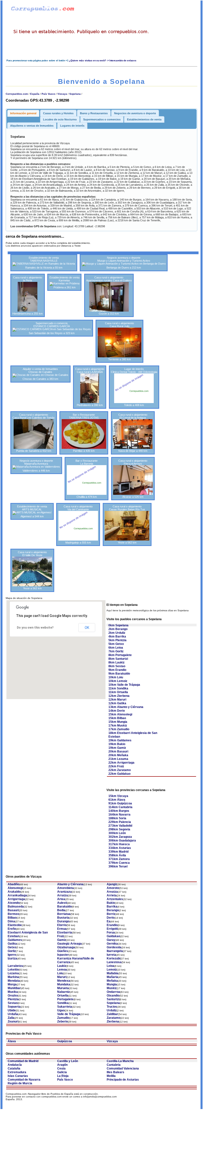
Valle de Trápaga (68, 1014)
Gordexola (114, 947)
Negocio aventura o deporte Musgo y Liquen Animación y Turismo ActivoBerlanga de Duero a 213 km (123, 262)
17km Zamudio (118, 729)
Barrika (112, 906)
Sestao (13, 1003)
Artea (61, 899)
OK (87, 628)
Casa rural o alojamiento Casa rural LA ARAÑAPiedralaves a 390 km (89, 387)
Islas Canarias (18, 1076)
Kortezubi (113, 958)
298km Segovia (119, 829)
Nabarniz (63, 992)
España (34, 93)
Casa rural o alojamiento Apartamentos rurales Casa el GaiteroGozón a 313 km (109, 295)
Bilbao (12, 917)
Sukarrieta (64, 1006)
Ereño (12, 929)
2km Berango (117, 629)
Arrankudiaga (17, 895)
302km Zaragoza (120, 837)
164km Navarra (119, 814)
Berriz (111, 914)
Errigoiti (112, 929)
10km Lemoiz (117, 681)
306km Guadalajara (122, 840)
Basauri (13, 910)
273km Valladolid (120, 825)
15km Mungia (117, 722)
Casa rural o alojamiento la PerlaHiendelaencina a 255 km (27, 295)
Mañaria (112, 977)
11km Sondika (118, 688)
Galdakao (113, 936)
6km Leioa (115, 647)
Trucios (112, 1006)
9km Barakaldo (119, 673)
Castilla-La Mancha (120, 1061)
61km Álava (116, 799)
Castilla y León (67, 1061)
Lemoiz (112, 969)
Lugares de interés (72, 125)
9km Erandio (117, 670)
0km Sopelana (118, 625)
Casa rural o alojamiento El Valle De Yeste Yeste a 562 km (32, 570)
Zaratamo (113, 1018)
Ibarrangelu (115, 951)
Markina (13, 977)
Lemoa (62, 969)
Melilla (111, 1076)
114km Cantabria (120, 807)
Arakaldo (14, 891)
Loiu (60, 973)
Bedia (61, 910)
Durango (63, 921)
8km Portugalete (120, 655)
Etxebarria (64, 932)
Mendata (14, 980)
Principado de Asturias (123, 1079)
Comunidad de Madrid (23, 1061)
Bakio (111, 903)
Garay (111, 940)
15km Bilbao (117, 718)
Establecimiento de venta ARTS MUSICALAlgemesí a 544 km (32, 511)
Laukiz (61, 966)
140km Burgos (118, 811)
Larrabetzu (15, 966)
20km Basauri (118, 751)
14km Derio (116, 710)
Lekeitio (13, 969)
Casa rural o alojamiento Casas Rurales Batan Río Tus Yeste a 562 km (127, 524)
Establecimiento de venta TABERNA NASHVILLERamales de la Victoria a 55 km (43, 262)
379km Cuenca (119, 862)
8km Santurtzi (118, 658)
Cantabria (114, 1065)
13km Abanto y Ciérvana (125, 707)
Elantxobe (15, 925)
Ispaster (63, 954)
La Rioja (63, 1076)
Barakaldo (64, 906)
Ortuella (62, 995)
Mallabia (112, 973)
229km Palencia (119, 822)
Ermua (62, 929)
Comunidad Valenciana (123, 1068)
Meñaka (112, 980)
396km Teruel (117, 866)
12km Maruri (117, 699)
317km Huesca (119, 844)
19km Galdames (119, 740)
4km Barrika (117, 636)
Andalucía (15, 1065)
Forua (111, 932)
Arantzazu (64, 891)
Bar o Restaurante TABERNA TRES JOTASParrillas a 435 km (84, 432)
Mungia (112, 984)
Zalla (11, 1018)
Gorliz (12, 951)
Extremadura (17, 1072)
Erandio (112, 925)
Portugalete (65, 999)
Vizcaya (62, 93)
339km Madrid (118, 851)
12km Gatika (117, 703)
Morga (12, 984)
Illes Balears (115, 1072)
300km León (117, 833)
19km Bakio (116, 744)
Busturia (63, 917)
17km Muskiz (117, 725)
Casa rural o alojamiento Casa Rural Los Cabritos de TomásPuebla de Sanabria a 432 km (33, 432)
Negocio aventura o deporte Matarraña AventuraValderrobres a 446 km (36, 465)
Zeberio (62, 1021)
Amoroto (113, 888)
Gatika (12, 943)
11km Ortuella (118, 692)
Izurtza (12, 958)
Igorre (12, 954)
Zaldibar (112, 1014)
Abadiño (13, 884)
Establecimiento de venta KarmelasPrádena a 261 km (64, 282)
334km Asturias (119, 848)
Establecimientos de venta (144, 119)
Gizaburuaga (66, 947)
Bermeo (13, 914)
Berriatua (64, 914)
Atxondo (14, 903)
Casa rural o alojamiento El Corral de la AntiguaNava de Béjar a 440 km (132, 432)
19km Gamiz (117, 748)
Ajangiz (112, 884)
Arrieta (112, 895)
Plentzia (13, 999)
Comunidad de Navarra (24, 1079)
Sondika (63, 1003)
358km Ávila (117, 855)
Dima (11, 921)
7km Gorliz (116, 651)
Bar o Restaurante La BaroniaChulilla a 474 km (87, 478)
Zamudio (63, 1018)
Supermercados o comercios (102, 119)
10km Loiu (115, 677)
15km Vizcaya (118, 796)
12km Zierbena (118, 696)
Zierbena (113, 1021)
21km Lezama (118, 759)
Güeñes (62, 951)
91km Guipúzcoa (120, 803)
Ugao (61, 1010)
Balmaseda (16, 906)
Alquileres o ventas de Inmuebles (31, 125)
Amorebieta (65, 888)
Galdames (15, 940)
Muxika (13, 992)
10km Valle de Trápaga (124, 684)
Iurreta (111, 954)
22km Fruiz (116, 766)
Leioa (110, 966)
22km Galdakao (119, 773)
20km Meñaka (118, 755)
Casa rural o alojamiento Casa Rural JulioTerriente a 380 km (119, 341)
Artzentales (115, 899)
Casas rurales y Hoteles (58, 113)
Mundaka (63, 984)
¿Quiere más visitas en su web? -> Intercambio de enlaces (102, 60)
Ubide (12, 1010)
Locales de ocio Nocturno (60, 119)
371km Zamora (119, 859)
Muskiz (112, 988)
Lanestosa (114, 962)
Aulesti (62, 903)
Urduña (13, 1014)
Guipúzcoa (64, 1041)
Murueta (63, 988)
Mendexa (63, 980)
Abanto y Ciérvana (70, 884)
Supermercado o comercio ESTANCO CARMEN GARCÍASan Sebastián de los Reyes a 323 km (52, 328)
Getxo (12, 947)
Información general (23, 113)
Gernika (112, 943)
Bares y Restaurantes (94, 113)
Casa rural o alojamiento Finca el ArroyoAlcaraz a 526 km (132, 478)
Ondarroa (113, 992)
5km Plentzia (117, 640)
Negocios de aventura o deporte (135, 113)
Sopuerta (14, 1006)
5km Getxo (116, 644)
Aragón (62, 1065)
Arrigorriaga (16, 899)
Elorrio (62, 925)
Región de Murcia (20, 1083)
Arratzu (62, 895)
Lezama (13, 973)
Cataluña (14, 1068)
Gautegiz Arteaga (69, 943)
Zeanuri (13, 1021)
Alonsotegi (15, 888)
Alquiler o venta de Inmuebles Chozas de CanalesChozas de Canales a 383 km (40, 373)
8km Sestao (116, 666)
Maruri (61, 977)
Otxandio (113, 995)
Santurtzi (113, 999)
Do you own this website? (35, 627)
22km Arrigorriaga (121, 762)
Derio (110, 917)
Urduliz (112, 1010)
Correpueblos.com (17, 93)
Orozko (13, 995)
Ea (108, 921)
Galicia (62, 1072)
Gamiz (61, 940)
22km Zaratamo (119, 770)
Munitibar (14, 988)
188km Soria (117, 818)
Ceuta (61, 1068)
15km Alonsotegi (120, 714)
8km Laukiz (116, 662)
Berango (113, 910)
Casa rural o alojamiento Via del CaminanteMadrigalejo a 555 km (78, 524)
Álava (12, 1041)
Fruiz (60, 936)
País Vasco (48, 93)
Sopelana (75, 93)
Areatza (112, 891)
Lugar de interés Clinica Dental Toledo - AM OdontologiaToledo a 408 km (134, 387)
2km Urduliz (116, 633)
